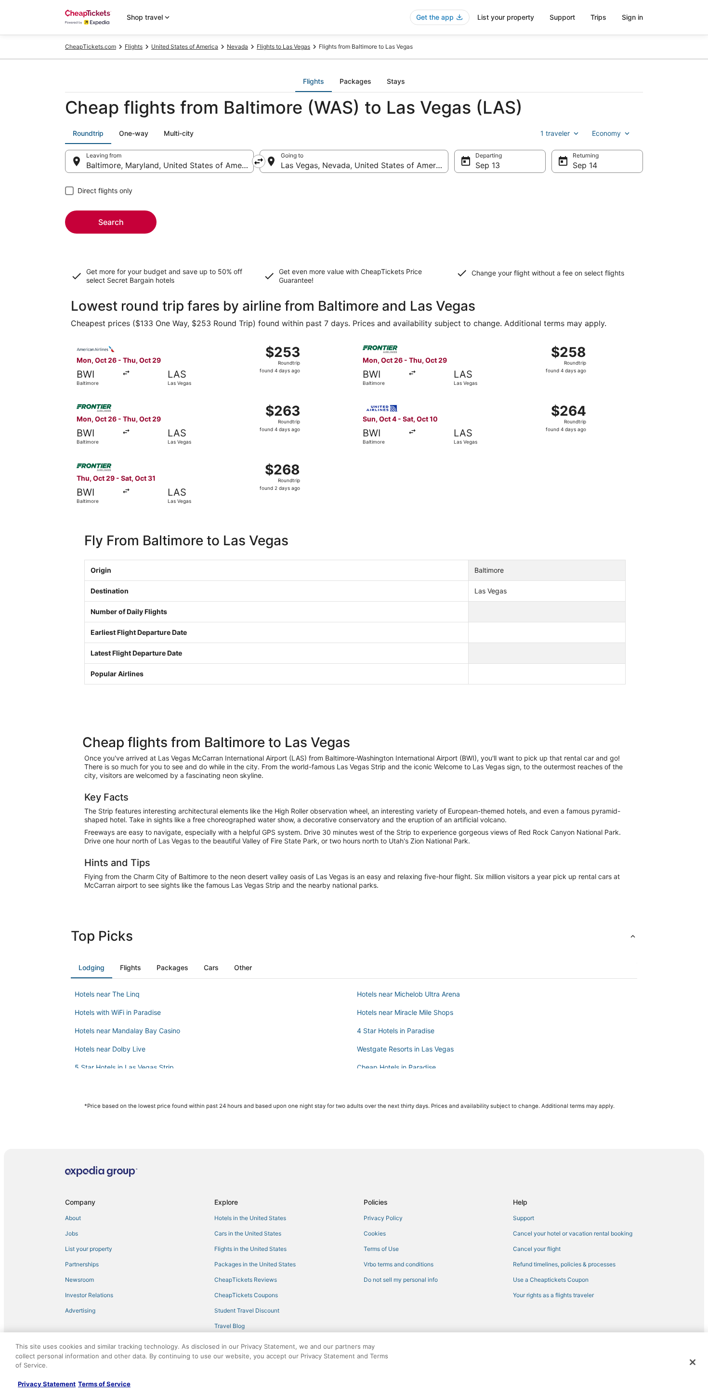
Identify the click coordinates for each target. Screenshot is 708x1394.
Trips (598, 17)
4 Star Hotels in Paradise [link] (395, 1030)
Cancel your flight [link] (537, 1248)
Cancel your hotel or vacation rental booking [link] (572, 1233)
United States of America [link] (184, 46)
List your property (505, 17)
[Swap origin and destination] (258, 161)
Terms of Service (104, 1384)
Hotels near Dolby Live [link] (110, 1049)
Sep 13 (487, 165)
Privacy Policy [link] (383, 1218)
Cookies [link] (375, 1233)
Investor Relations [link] (89, 1295)
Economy (606, 133)
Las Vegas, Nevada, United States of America (363, 165)
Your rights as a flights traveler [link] (553, 1295)
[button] (354, 935)
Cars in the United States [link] (247, 1233)
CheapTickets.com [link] (90, 46)
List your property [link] (88, 1248)
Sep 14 (585, 165)
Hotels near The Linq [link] (107, 994)
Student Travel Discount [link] (246, 1310)
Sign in (632, 17)
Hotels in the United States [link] (250, 1218)
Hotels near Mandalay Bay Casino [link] (127, 1030)
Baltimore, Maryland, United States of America (170, 165)
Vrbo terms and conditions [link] (398, 1264)
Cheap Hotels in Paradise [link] (396, 1067)
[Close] (692, 1362)
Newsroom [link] (79, 1279)
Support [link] (523, 1218)
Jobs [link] (71, 1233)
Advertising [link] (80, 1310)
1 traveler (555, 133)
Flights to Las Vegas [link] (283, 46)
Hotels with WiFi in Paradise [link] (118, 1012)
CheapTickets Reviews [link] (245, 1279)
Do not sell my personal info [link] (401, 1279)
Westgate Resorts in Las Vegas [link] (405, 1049)
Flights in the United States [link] (250, 1248)
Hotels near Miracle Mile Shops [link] (405, 1012)
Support (562, 17)
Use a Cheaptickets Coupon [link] (551, 1279)
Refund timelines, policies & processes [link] (564, 1264)
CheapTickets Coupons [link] (246, 1295)
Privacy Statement (47, 1384)
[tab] (313, 81)
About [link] (73, 1218)
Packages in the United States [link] (255, 1264)
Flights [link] (134, 46)
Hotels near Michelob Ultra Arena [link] (408, 994)
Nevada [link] (237, 46)
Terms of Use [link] (381, 1248)
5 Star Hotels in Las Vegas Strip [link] (124, 1067)
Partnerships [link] (82, 1264)
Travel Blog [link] (229, 1325)
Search (111, 222)
